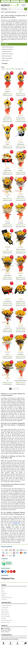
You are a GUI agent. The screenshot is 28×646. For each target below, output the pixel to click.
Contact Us (4, 625)
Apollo (20, 275)
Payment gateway (6, 546)
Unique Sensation (7, 170)
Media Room (4, 593)
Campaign (3, 618)
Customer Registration (6, 605)
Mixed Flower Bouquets (7, 56)
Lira (7, 380)
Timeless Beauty (20, 144)
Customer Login (5, 607)
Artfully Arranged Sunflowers (21, 380)
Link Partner (4, 599)
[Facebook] (2, 571)
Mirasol (7, 144)
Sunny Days (7, 223)
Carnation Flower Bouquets (7, 53)
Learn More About (6, 602)
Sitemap (3, 595)
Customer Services (6, 635)
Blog (2, 590)
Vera (21, 91)
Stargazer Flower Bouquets (7, 49)
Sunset (7, 354)
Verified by (4, 559)
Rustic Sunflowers (7, 118)
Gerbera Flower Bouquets (7, 58)
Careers (3, 591)
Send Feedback (6, 628)
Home (2, 12)
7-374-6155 (6, 631)
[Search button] (25, 9)
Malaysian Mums (5, 60)
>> (17, 388)
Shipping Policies (5, 613)
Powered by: (5, 575)
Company (3, 585)
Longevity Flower (20, 196)
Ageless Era (7, 91)
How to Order (4, 609)
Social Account (5, 568)
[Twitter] (5, 571)
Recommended (5, 1)
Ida (7, 196)
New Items (22, 1)
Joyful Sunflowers (7, 275)
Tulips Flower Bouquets (7, 51)
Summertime (20, 223)
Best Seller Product (15, 1)
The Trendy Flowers (7, 301)
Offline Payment (5, 611)
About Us (3, 588)
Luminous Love (7, 328)
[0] (24, 643)
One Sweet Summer (20, 118)
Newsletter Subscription (6, 597)
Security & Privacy (5, 615)
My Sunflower (20, 354)
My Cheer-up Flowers (20, 249)
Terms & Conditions (5, 616)
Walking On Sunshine (20, 301)
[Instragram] (8, 571)
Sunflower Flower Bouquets (10, 12)
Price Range (4, 63)
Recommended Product (6, 620)
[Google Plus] (14, 571)
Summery (21, 170)
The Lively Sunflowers (20, 328)
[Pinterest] (11, 571)
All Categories (5, 44)
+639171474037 (7, 630)
